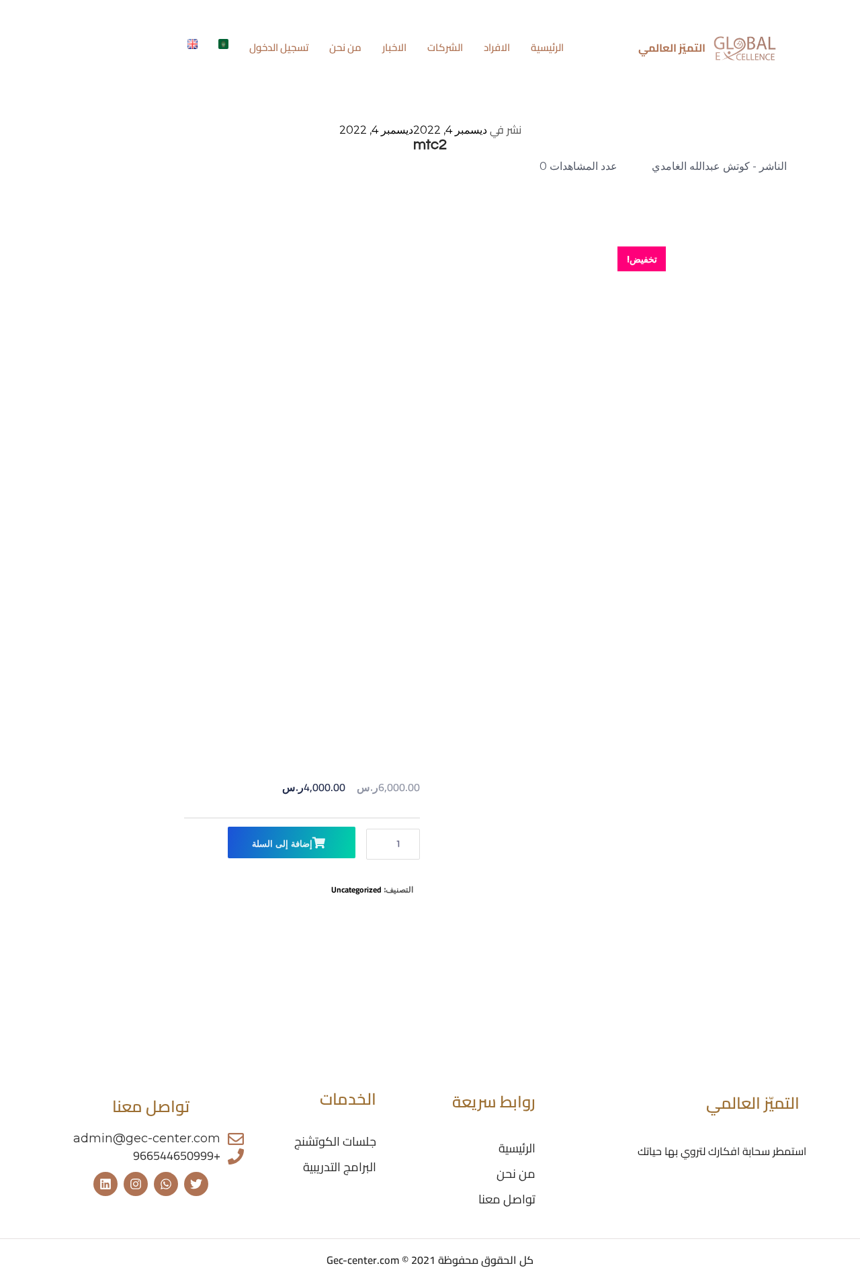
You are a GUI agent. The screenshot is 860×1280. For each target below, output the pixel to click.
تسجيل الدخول (278, 48)
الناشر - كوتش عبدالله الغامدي (719, 166)
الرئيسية (547, 48)
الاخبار (394, 48)
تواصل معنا (506, 1199)
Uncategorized (356, 889)
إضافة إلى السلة (282, 844)
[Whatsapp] (166, 1184)
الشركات (445, 48)
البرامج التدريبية (339, 1167)
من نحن (345, 48)
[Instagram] (136, 1184)
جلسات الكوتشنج (335, 1142)
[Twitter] (196, 1184)
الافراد (497, 48)
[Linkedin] (105, 1184)
